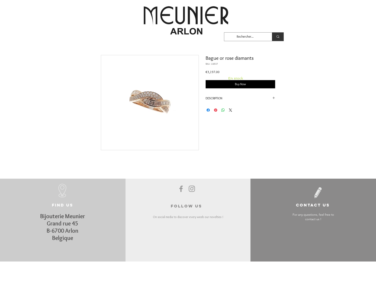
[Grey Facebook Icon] (181, 189)
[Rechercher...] (278, 37)
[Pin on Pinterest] (215, 110)
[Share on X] (230, 110)
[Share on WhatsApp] (223, 110)
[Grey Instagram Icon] (192, 189)
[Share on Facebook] (208, 110)
